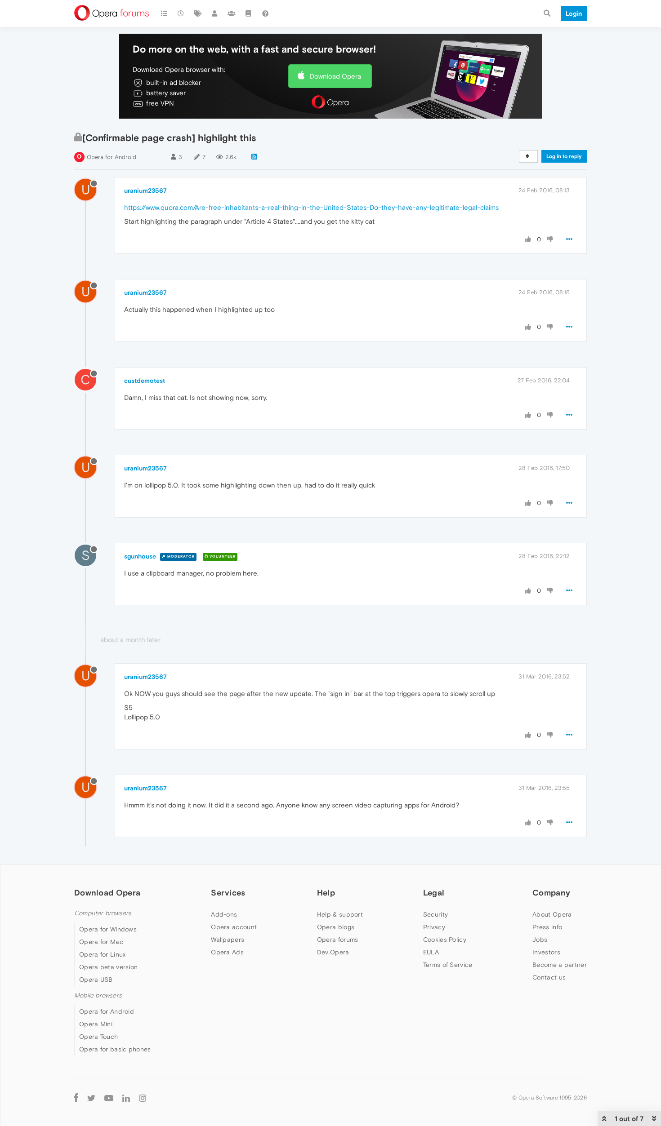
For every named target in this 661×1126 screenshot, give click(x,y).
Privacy (434, 927)
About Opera (552, 914)
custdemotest (144, 380)
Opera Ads (227, 952)
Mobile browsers (98, 995)
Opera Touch (98, 1036)
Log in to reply (564, 156)
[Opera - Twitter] (91, 1098)
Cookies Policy (444, 939)
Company (551, 892)
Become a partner (559, 964)
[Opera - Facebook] (76, 1097)
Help (326, 892)
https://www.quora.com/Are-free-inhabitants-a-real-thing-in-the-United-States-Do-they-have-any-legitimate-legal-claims (311, 207)
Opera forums (337, 939)
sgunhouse (140, 556)
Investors (546, 952)
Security (435, 914)
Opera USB (96, 979)
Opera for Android (111, 157)
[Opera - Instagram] (142, 1097)
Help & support (340, 914)
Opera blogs (335, 927)
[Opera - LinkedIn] (126, 1097)
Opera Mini (95, 1024)
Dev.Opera (333, 952)
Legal (434, 892)
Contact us (549, 977)
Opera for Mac (101, 941)
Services (228, 892)
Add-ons (224, 914)
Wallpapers (227, 939)
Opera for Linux (102, 954)
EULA (431, 952)
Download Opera (335, 76)
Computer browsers (102, 913)
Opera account (234, 927)
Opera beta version (108, 967)
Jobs (539, 939)
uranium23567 (145, 190)
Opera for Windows (108, 929)
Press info (547, 927)
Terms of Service (448, 964)
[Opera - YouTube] (109, 1098)
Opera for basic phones (115, 1049)
